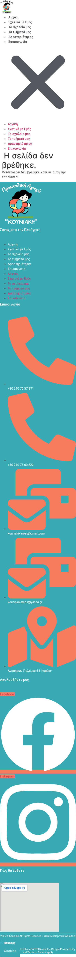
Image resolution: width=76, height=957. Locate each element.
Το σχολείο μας (19, 27)
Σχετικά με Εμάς (20, 22)
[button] (38, 83)
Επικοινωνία (17, 42)
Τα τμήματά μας (19, 32)
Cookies (10, 951)
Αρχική (13, 17)
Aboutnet (70, 936)
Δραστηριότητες (20, 37)
